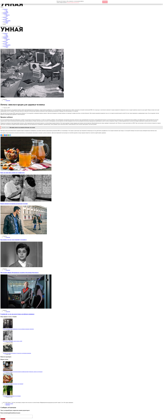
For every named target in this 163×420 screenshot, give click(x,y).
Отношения (5, 12)
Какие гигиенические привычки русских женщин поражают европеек (18, 329)
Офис (7, 11)
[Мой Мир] (5, 135)
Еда (6, 10)
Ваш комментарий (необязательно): (10, 413)
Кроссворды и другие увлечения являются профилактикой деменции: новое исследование (22, 371)
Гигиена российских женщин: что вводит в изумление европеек (17, 353)
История (5, 19)
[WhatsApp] (8, 135)
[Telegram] (10, 135)
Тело (7, 16)
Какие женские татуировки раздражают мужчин (14, 203)
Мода (7, 18)
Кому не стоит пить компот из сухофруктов (13, 172)
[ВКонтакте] (1, 135)
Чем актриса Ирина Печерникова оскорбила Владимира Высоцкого (20, 272)
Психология (5, 21)
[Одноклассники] (3, 135)
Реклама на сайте (9, 403)
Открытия (5, 9)
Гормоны (8, 14)
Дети (7, 22)
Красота (5, 17)
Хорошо (105, 1)
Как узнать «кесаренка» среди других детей (12, 341)
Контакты (8, 404)
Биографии (8, 20)
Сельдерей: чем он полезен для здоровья (12, 395)
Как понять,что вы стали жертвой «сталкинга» (14, 239)
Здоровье (5, 13)
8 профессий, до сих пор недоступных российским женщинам (17, 314)
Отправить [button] (3, 418)
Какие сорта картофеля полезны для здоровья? (13, 383)
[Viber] (6, 135)
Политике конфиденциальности (73, 2)
